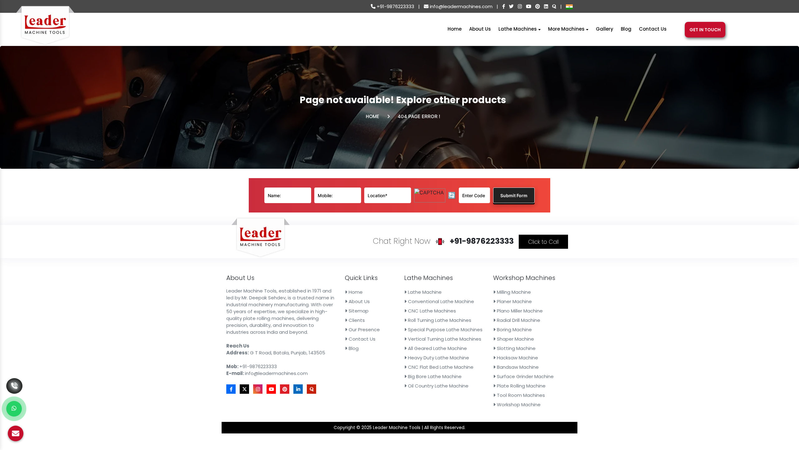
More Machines (567, 29)
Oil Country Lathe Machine (437, 385)
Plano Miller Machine (519, 311)
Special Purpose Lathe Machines (445, 329)
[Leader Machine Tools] (45, 29)
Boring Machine (514, 329)
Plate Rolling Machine (521, 385)
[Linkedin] (546, 6)
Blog (626, 29)
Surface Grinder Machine (525, 376)
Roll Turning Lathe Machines (439, 320)
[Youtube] (528, 6)
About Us (480, 29)
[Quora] (554, 6)
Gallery (604, 29)
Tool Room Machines (520, 395)
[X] (511, 6)
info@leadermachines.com (461, 6)
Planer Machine (514, 301)
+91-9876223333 (394, 6)
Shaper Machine (515, 339)
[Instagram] (520, 6)
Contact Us (653, 29)
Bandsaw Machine (517, 367)
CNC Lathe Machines (431, 311)
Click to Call (543, 242)
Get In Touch (705, 30)
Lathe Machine (424, 292)
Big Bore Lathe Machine (434, 376)
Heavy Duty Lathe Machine (438, 357)
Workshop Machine (518, 404)
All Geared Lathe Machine (437, 348)
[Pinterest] (537, 6)
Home (455, 29)
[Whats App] (14, 409)
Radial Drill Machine (518, 320)
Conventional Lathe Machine (440, 301)
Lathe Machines (518, 29)
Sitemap (358, 311)
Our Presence (363, 329)
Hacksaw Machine (517, 357)
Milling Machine (513, 292)
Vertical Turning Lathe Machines (444, 339)
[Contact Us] (14, 376)
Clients (356, 320)
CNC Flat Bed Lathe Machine (440, 367)
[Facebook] (503, 6)
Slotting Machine (516, 348)
